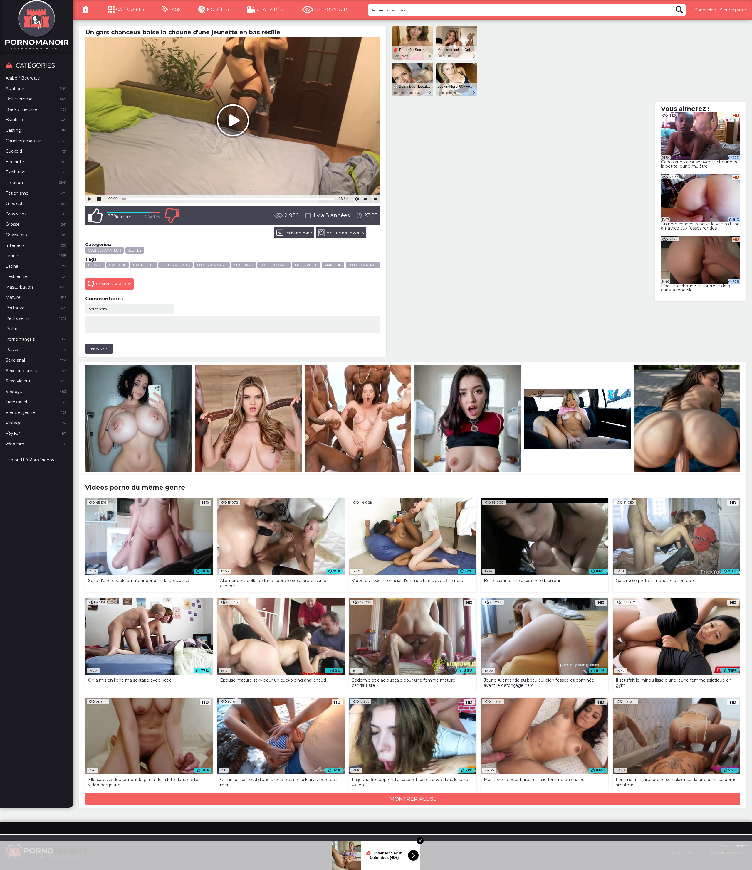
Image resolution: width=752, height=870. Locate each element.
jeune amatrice (363, 265)
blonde (95, 265)
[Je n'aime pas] (171, 215)
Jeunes (134, 250)
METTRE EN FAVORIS (345, 232)
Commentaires (111, 284)
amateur (333, 265)
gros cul (117, 265)
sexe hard (243, 265)
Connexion (705, 10)
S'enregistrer (733, 10)
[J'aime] (95, 215)
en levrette (306, 265)
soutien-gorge (274, 265)
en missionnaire (212, 265)
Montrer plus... (413, 799)
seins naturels (175, 265)
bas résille (143, 265)
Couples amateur (104, 250)
